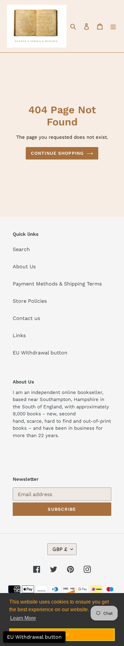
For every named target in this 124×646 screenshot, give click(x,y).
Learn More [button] (23, 618)
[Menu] (113, 26)
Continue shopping (57, 153)
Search (21, 249)
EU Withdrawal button (40, 353)
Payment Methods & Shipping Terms (57, 284)
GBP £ (59, 549)
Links (19, 335)
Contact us (26, 318)
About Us (24, 267)
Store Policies (30, 301)
